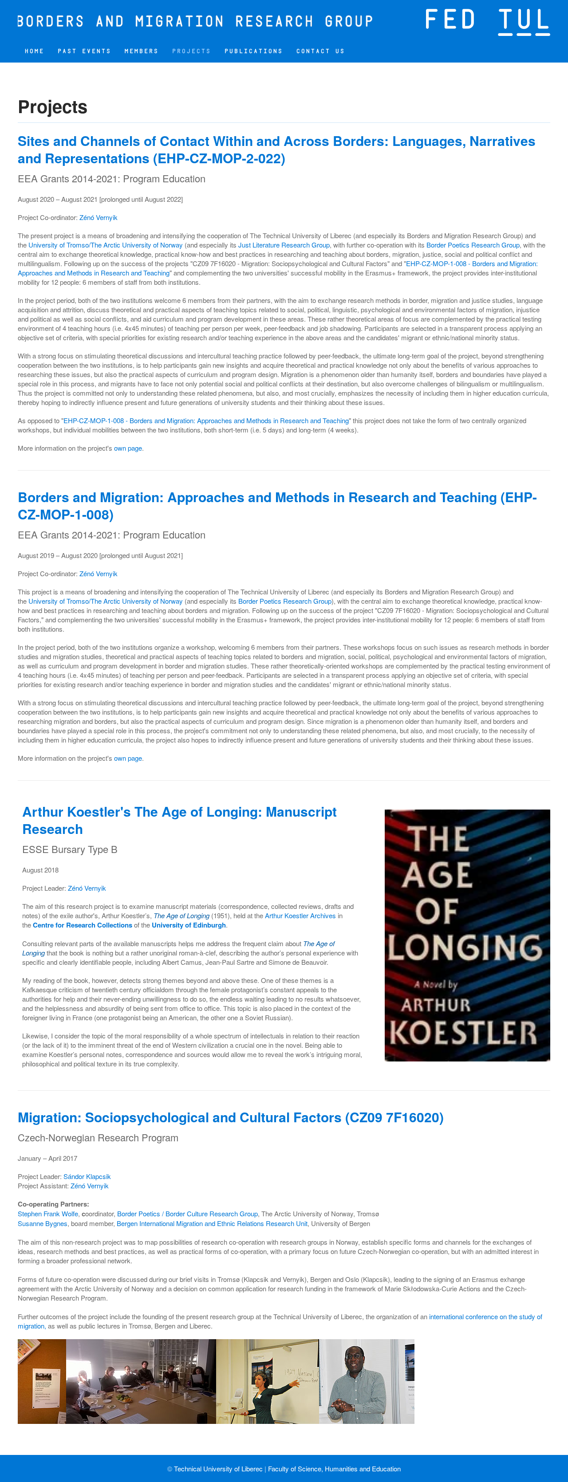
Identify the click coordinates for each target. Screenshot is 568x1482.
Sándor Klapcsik (87, 1176)
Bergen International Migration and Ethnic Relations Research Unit (212, 1223)
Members (141, 51)
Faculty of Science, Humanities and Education (334, 1468)
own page (128, 447)
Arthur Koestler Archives (300, 915)
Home (34, 51)
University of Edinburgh (189, 925)
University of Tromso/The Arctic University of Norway (105, 244)
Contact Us (320, 51)
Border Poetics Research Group (473, 244)
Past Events (84, 51)
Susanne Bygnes (42, 1223)
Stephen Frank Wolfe (48, 1213)
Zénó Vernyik (98, 217)
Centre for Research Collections (82, 925)
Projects (191, 51)
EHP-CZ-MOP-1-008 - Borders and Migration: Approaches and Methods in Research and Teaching (206, 420)
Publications (253, 51)
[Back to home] (195, 20)
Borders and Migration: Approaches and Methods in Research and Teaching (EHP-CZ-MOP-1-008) (277, 505)
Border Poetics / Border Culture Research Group (187, 1213)
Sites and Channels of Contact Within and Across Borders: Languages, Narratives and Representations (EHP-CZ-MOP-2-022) (277, 149)
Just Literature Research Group (284, 244)
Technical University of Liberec (218, 1468)
